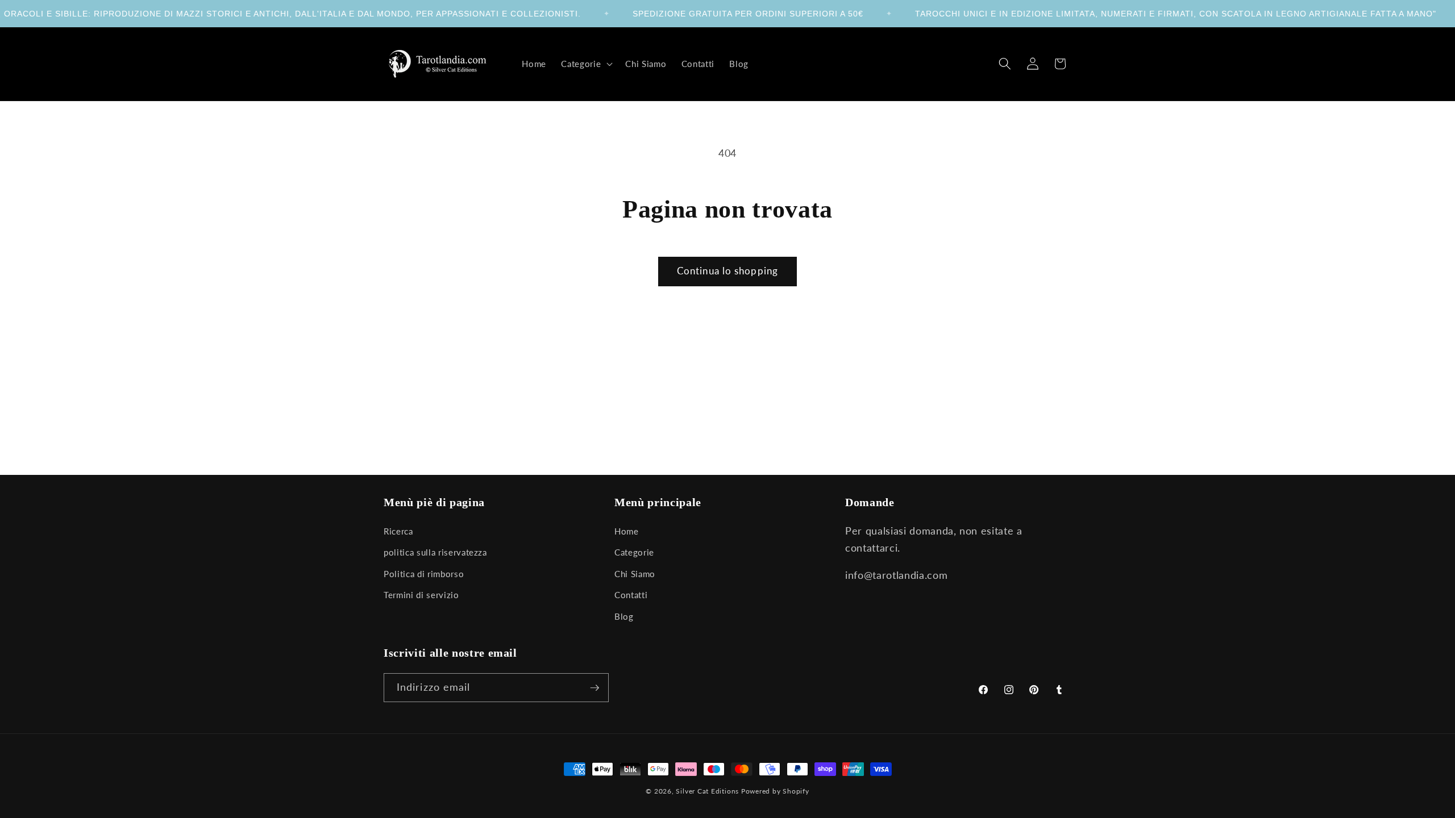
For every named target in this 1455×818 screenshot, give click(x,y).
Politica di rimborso (424, 574)
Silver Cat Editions (707, 791)
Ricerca (398, 531)
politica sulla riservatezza (435, 552)
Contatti (630, 595)
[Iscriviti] (594, 688)
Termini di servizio (421, 595)
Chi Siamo (634, 574)
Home (626, 531)
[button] (586, 64)
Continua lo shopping (727, 271)
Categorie (634, 552)
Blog (624, 616)
